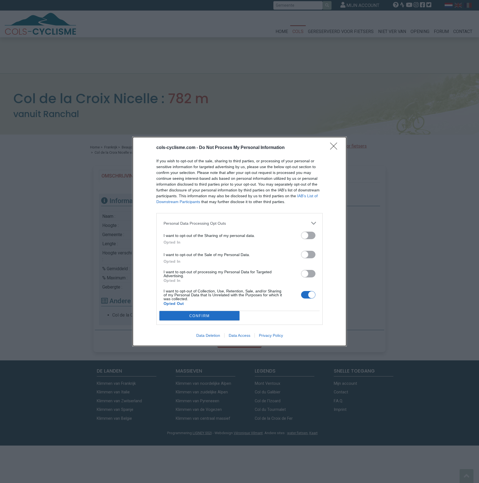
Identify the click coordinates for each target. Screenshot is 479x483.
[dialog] (239, 241)
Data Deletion (208, 335)
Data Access (239, 335)
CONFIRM (199, 316)
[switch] (308, 235)
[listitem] (239, 223)
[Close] (335, 148)
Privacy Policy (271, 335)
